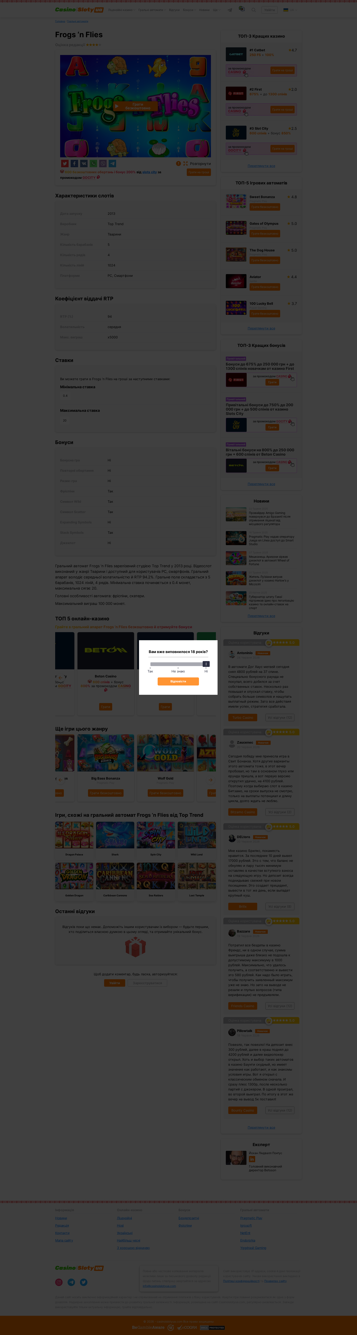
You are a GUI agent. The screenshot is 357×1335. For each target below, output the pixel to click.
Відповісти (178, 681)
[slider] (206, 664)
